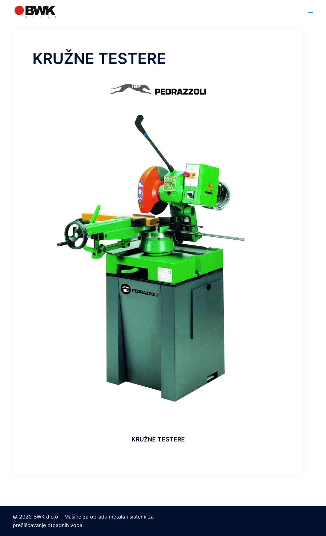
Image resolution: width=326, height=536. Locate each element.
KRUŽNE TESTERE (158, 439)
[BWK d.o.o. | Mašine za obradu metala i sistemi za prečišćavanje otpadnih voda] (35, 11)
